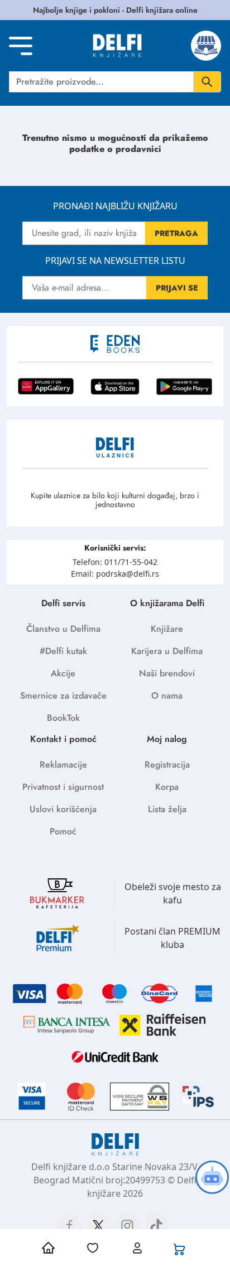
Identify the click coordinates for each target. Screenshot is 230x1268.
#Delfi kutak (63, 651)
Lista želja (167, 809)
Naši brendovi (167, 673)
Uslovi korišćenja (63, 809)
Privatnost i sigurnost (63, 786)
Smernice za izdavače (63, 695)
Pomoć (63, 831)
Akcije (63, 673)
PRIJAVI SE (177, 287)
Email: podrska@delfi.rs (115, 573)
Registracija (167, 764)
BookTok (63, 717)
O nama (167, 695)
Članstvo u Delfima (63, 628)
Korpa (167, 786)
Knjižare (167, 628)
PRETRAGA (176, 233)
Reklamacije (63, 764)
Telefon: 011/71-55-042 (115, 562)
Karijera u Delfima (167, 651)
